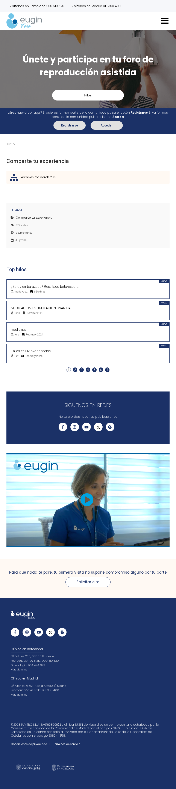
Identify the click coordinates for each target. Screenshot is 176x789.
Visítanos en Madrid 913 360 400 (96, 6)
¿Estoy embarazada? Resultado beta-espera (45, 287)
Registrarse (69, 125)
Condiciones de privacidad (29, 744)
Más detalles (19, 669)
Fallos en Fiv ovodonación (31, 351)
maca (16, 209)
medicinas (18, 329)
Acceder (107, 125)
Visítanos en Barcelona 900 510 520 (37, 6)
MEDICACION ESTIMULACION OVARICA (41, 308)
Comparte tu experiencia (34, 217)
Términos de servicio (66, 744)
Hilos (88, 95)
